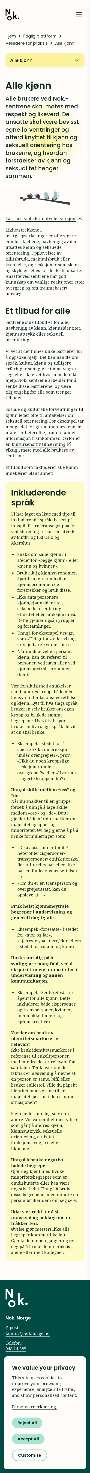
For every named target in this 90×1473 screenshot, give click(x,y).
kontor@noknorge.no (28, 1333)
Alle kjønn (21, 60)
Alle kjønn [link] (64, 43)
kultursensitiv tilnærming (39, 444)
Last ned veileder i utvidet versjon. (41, 218)
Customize (29, 1455)
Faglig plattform (40, 36)
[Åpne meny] (78, 14)
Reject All (27, 1423)
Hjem (11, 36)
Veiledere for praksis (27, 43)
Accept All (28, 1439)
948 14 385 (16, 1348)
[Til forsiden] (17, 1298)
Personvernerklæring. (34, 1406)
